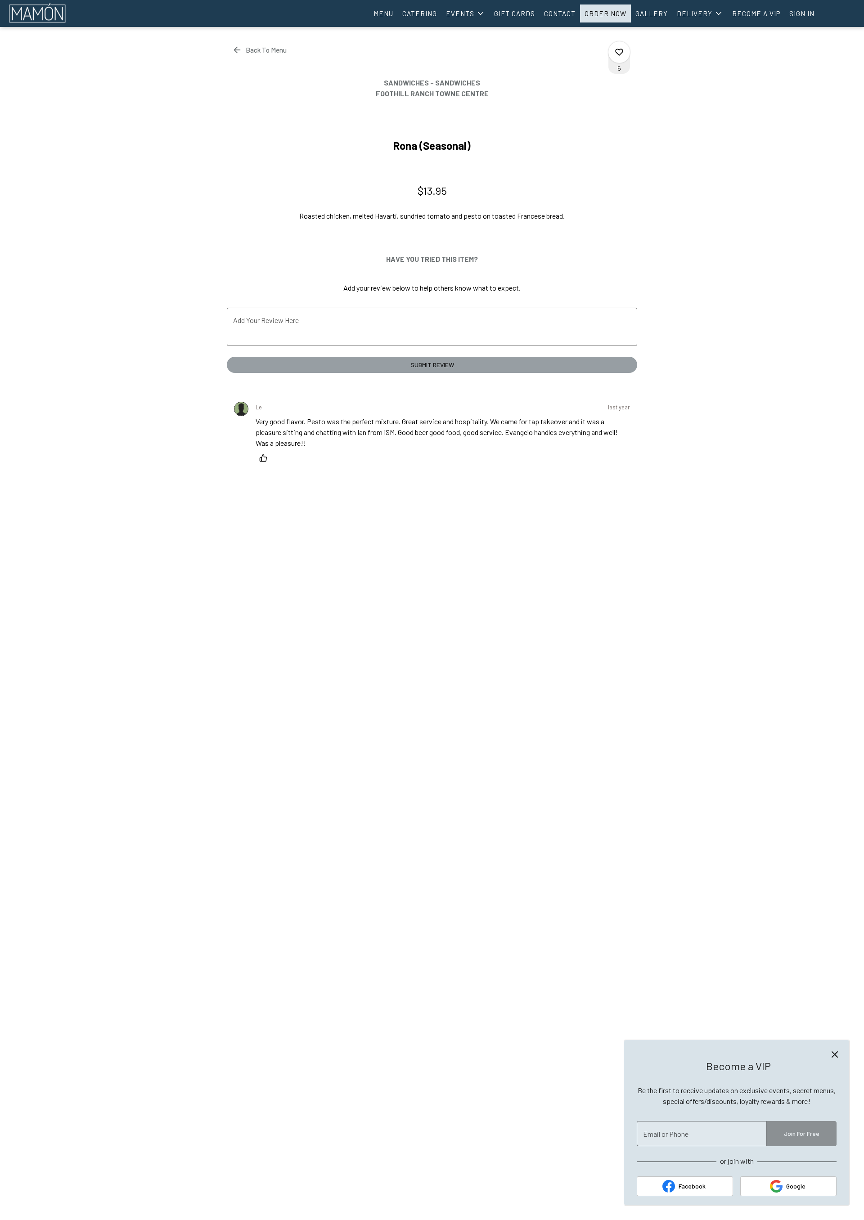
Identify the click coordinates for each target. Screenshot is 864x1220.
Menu (383, 13)
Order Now (605, 13)
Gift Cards (514, 13)
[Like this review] (265, 458)
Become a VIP (756, 13)
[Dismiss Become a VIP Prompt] (835, 1054)
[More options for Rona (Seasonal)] (619, 52)
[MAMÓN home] (47, 13)
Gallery (651, 13)
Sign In (801, 13)
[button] (465, 13)
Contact (560, 13)
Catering (419, 13)
